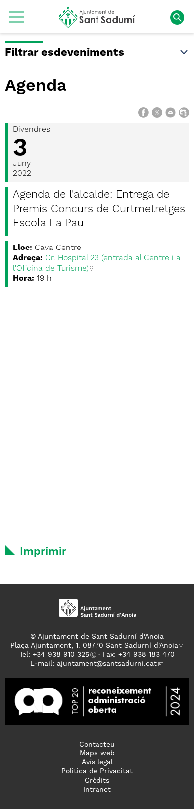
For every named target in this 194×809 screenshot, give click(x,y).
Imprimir (43, 551)
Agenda (36, 86)
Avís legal (97, 762)
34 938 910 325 (63, 654)
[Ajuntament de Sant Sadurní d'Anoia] (97, 24)
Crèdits (97, 780)
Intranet (97, 789)
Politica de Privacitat (97, 771)
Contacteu (97, 744)
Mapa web (97, 753)
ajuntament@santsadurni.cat (107, 663)
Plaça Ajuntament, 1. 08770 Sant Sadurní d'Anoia (94, 645)
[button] (16, 21)
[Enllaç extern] (97, 700)
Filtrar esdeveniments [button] (64, 52)
